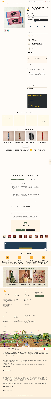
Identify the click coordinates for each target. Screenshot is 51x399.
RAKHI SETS (39, 360)
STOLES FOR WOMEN (13, 387)
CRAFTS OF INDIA (37, 5)
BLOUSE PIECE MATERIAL (30, 395)
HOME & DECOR (43, 3)
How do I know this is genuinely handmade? (21, 206)
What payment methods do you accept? (20, 199)
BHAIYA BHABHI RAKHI (11, 361)
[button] (49, 1)
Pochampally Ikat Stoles (25, 284)
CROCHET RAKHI (18, 360)
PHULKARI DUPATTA (20, 387)
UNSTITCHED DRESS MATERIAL (7, 377)
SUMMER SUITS (24, 364)
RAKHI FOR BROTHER (24, 361)
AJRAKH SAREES (13, 383)
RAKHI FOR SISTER (17, 361)
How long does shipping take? (18, 183)
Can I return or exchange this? (18, 191)
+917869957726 (32, 100)
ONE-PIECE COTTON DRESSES (21, 395)
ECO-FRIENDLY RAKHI (29, 360)
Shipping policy (27, 348)
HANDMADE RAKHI (6, 360)
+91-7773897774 (26, 319)
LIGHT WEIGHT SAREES (18, 364)
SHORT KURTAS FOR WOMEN (40, 364)
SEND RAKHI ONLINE (12, 360)
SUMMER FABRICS (6, 364)
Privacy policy (17, 348)
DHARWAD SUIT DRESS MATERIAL (19, 378)
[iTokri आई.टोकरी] (2, 1)
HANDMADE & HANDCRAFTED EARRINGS (22, 394)
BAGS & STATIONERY (23, 5)
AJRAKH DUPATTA (40, 387)
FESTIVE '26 (32, 5)
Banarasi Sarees (12, 284)
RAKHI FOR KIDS (44, 360)
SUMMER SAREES (11, 364)
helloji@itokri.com (32, 105)
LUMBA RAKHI (5, 361)
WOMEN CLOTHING (21, 3)
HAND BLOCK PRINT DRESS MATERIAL (39, 378)
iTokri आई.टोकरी (8, 348)
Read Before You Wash (25, 247)
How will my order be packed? (18, 213)
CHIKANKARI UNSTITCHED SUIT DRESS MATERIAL (10, 379)
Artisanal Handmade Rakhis (39, 284)
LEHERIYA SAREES (10, 384)
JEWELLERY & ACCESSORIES (15, 5)
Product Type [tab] (32, 179)
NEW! (6, 3)
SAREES (32, 3)
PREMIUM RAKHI (23, 360)
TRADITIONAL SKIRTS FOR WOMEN (12, 395)
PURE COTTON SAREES (29, 383)
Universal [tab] (17, 179)
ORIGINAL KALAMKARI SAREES (37, 383)
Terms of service (22, 348)
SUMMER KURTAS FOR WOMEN (31, 364)
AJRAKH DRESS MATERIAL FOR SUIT (18, 377)
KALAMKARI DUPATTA (34, 387)
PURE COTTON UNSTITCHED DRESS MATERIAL (16, 380)
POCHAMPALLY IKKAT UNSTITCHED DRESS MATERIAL (25, 379)
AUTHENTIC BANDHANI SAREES (21, 383)
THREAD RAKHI (35, 360)
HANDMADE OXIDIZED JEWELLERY (33, 394)
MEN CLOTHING (27, 3)
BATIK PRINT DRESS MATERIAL (28, 378)
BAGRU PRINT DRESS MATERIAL (38, 377)
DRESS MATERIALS (15, 3)
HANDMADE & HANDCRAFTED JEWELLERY (9, 394)
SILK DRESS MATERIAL (36, 379)
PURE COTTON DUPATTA (26, 387)
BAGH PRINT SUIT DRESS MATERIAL (28, 377)
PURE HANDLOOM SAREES (7, 383)
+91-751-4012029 (26, 321)
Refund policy (12, 348)
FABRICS (10, 3)
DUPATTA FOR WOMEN (6, 387)
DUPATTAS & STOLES (37, 3)
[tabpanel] (12, 277)
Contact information (17, 349)
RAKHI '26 (28, 5)
